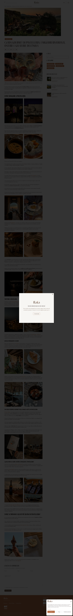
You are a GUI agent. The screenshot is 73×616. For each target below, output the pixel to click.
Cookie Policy (48, 614)
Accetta (51, 611)
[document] (36, 308)
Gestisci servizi (49, 609)
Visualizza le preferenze (67, 611)
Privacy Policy (53, 614)
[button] (71, 601)
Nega (59, 611)
